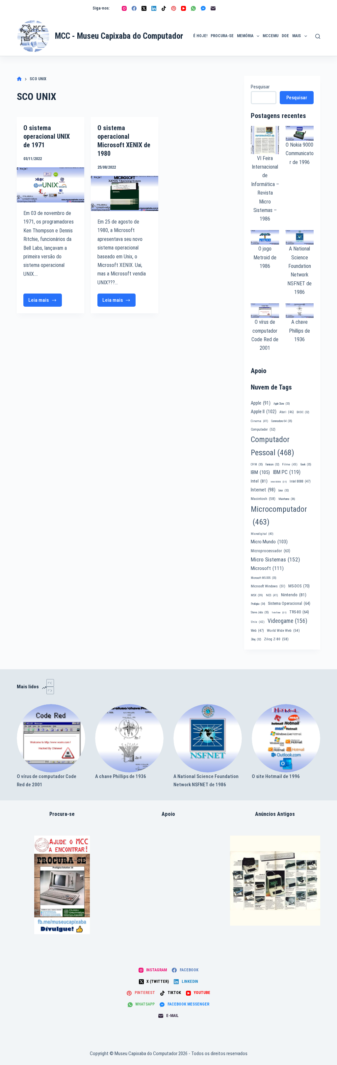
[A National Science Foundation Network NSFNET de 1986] (207, 738)
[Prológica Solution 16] (62, 885)
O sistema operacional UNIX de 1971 (46, 136)
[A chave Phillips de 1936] (129, 738)
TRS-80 (299, 612)
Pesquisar (260, 87)
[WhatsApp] (193, 8)
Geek (305, 464)
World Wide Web (283, 630)
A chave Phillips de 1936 (299, 331)
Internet (263, 490)
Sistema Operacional (289, 603)
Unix (258, 622)
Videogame (287, 621)
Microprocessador (270, 551)
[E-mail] (213, 8)
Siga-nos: (101, 8)
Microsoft (267, 568)
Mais (296, 36)
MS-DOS (299, 585)
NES (272, 595)
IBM (260, 472)
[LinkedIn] (153, 8)
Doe (285, 36)
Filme (290, 464)
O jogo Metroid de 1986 (264, 257)
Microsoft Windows (268, 586)
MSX (257, 595)
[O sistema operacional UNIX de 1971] (50, 184)
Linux (283, 490)
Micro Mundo (269, 542)
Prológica (258, 603)
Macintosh (263, 498)
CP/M (257, 464)
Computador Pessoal (272, 446)
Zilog (256, 639)
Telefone (279, 612)
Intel (259, 481)
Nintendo (293, 594)
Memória (245, 36)
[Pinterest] (173, 8)
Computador (263, 429)
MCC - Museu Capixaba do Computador (119, 36)
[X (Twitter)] (144, 8)
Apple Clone (281, 403)
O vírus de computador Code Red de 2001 (46, 780)
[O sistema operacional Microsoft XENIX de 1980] (124, 193)
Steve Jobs (260, 612)
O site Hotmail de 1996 (276, 776)
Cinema (259, 421)
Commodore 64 (281, 421)
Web (257, 630)
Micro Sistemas (275, 559)
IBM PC (286, 472)
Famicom (272, 464)
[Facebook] (134, 8)
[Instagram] (124, 8)
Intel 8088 (300, 481)
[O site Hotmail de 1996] (286, 738)
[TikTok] (163, 8)
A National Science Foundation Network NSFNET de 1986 (206, 780)
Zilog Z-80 (276, 639)
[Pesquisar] (317, 36)
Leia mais (45, 302)
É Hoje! (200, 36)
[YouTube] (183, 8)
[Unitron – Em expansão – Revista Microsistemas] (275, 881)
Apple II (263, 411)
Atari (286, 412)
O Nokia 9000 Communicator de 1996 (300, 153)
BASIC (303, 412)
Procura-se (222, 36)
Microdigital (262, 533)
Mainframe (286, 499)
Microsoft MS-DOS (263, 578)
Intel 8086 (279, 481)
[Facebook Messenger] (203, 8)
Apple (261, 403)
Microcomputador (279, 516)
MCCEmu (270, 36)
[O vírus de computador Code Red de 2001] (51, 738)
